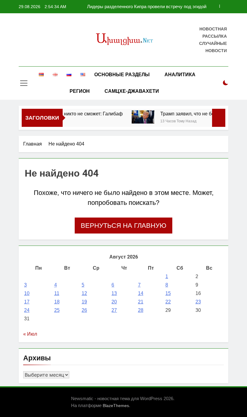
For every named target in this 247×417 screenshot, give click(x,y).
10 (27, 293)
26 (84, 310)
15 (168, 293)
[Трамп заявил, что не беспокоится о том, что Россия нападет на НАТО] (140, 117)
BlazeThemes (116, 405)
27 (114, 310)
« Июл (30, 334)
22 (168, 301)
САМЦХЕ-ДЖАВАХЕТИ (132, 91)
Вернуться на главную (123, 225)
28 (140, 310)
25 (57, 310)
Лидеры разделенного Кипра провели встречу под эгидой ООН (146, 6)
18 (57, 301)
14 (140, 293)
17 (27, 301)
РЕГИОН (80, 91)
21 (140, 301)
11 (56, 293)
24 (27, 310)
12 (84, 293)
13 (114, 293)
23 (198, 301)
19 (84, 301)
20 (114, 301)
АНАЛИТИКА (179, 74)
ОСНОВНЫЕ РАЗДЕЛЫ (122, 74)
